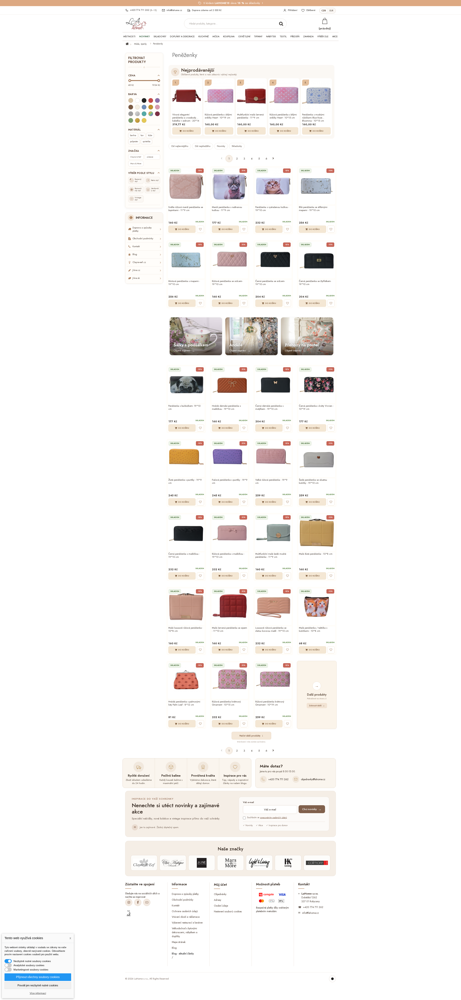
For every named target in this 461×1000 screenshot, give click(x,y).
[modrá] (144, 107)
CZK (323, 10)
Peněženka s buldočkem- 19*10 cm (184, 408)
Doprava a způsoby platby (142, 229)
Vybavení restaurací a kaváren (187, 922)
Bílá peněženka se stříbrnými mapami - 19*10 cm (313, 209)
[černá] (144, 100)
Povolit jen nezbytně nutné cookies (37, 985)
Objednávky (220, 894)
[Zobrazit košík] (324, 21)
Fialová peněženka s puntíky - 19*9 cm (229, 481)
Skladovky (237, 146)
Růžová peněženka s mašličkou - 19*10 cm (228, 555)
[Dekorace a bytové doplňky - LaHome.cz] (136, 24)
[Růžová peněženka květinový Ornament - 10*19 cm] (273, 680)
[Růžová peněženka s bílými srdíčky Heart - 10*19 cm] (219, 96)
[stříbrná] (137, 113)
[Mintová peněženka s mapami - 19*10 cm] (186, 260)
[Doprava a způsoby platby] (272, 898)
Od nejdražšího (202, 146)
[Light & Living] (259, 863)
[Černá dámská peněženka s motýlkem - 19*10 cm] (273, 384)
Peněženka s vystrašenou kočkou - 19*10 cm (272, 209)
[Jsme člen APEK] (128, 913)
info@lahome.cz (310, 913)
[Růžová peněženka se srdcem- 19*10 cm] (229, 260)
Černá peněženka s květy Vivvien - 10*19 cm (316, 408)
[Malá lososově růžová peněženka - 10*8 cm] (186, 606)
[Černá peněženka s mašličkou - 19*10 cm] (186, 532)
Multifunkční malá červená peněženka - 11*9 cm (250, 116)
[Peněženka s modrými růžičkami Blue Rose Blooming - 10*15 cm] (316, 96)
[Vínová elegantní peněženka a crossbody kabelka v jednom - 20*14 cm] (186, 96)
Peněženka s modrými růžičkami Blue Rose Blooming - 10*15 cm (313, 117)
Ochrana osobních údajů (185, 911)
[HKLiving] (288, 863)
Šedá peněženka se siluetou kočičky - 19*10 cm (313, 481)
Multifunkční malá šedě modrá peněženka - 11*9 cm (270, 555)
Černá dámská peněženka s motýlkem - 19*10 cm (269, 408)
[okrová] (150, 107)
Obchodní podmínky (143, 238)
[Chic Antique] (173, 863)
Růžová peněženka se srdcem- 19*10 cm (227, 283)
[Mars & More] (230, 863)
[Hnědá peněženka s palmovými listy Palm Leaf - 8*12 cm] (186, 680)
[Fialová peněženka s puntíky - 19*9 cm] (229, 458)
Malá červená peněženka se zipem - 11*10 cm (229, 629)
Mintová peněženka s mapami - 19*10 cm (184, 283)
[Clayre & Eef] (144, 863)
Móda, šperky (140, 44)
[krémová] (137, 107)
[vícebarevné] (150, 113)
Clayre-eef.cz (139, 262)
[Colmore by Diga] (317, 863)
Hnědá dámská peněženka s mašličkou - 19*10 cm (226, 408)
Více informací (38, 993)
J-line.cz (136, 270)
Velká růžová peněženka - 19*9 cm (271, 481)
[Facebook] (137, 902)
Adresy (217, 900)
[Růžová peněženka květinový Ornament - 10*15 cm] (229, 680)
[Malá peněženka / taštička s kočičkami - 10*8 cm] (316, 606)
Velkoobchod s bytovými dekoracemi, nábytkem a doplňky (184, 932)
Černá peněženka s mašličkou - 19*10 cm (184, 555)
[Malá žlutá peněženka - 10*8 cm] (316, 532)
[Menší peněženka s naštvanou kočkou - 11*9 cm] (229, 186)
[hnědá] (130, 107)
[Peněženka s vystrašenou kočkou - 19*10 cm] (273, 186)
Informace (144, 218)
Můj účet (220, 884)
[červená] (150, 100)
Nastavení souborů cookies (228, 911)
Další (273, 159)
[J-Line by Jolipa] (201, 863)
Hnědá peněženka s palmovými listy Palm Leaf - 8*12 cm (184, 703)
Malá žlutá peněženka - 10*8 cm (315, 554)
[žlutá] (144, 120)
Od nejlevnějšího (179, 146)
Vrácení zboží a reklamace (186, 917)
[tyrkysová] (144, 113)
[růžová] (157, 107)
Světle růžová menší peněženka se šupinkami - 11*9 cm (185, 209)
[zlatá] (137, 120)
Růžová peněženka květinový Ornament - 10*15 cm (226, 703)
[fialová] (157, 100)
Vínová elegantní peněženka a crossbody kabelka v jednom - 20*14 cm (185, 117)
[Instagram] (128, 902)
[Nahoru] (332, 978)
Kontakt (136, 246)
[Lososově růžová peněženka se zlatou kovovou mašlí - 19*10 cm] (273, 606)
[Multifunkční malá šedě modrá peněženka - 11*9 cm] (273, 532)
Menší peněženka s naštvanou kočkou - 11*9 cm (227, 209)
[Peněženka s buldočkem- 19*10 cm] (186, 384)
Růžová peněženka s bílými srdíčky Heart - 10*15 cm (283, 116)
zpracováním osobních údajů (273, 817)
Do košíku (188, 130)
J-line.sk (136, 278)
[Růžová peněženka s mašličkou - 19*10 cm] (229, 532)
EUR (331, 10)
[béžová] (130, 100)
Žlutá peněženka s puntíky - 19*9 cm (185, 481)
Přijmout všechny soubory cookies (38, 977)
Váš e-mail (248, 802)
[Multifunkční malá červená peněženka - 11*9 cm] (251, 96)
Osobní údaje (221, 905)
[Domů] (129, 44)
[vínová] (157, 113)
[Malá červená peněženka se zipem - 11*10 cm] (229, 606)
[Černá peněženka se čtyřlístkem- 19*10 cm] (316, 260)
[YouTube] (146, 902)
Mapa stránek (178, 942)
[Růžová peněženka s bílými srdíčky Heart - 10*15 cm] (284, 96)
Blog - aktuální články (183, 953)
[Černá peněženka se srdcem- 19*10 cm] (273, 260)
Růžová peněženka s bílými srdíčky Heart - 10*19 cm (218, 116)
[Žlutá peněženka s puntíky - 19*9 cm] (186, 458)
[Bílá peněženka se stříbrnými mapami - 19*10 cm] (316, 186)
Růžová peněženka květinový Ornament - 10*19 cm (269, 703)
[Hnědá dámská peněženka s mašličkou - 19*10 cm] (229, 384)
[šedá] (130, 113)
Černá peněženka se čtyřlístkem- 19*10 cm (315, 283)
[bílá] (137, 100)
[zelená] (130, 120)
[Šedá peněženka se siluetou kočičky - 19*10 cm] (316, 458)
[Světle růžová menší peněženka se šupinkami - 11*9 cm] (186, 186)
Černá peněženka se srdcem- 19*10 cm (270, 283)
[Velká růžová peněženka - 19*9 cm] (273, 458)
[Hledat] (281, 23)
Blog (135, 254)
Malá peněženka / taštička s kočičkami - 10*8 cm (313, 629)
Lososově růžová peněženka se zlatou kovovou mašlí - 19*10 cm (272, 629)
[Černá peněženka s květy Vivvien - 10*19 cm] (316, 384)
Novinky (221, 146)
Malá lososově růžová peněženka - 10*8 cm (185, 629)
